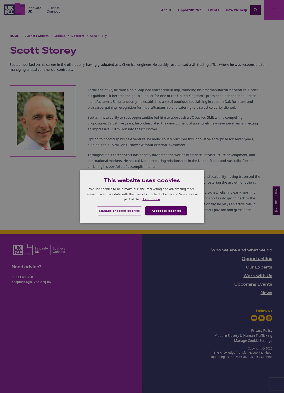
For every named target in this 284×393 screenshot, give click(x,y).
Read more (151, 199)
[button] (119, 211)
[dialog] (142, 196)
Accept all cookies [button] (166, 211)
